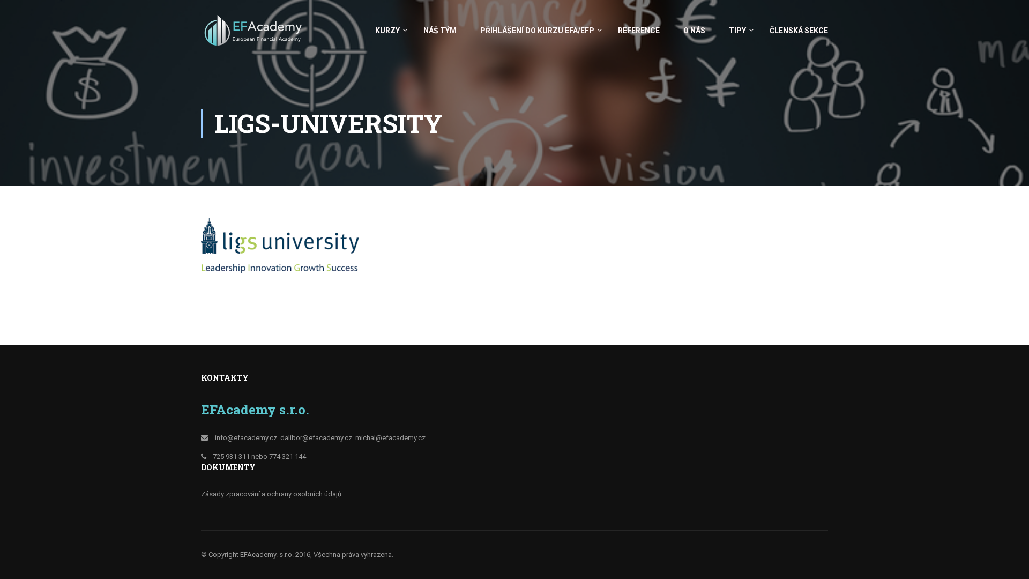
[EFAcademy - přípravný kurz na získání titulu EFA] (254, 35)
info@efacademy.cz (246, 438)
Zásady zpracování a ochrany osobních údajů (271, 494)
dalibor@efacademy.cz (316, 438)
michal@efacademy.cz (390, 438)
